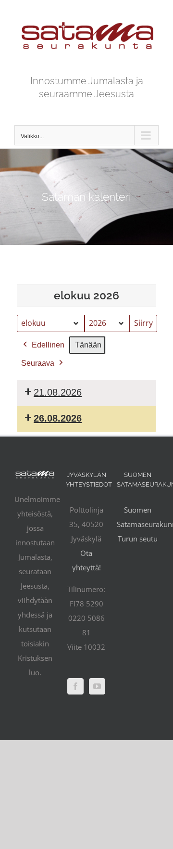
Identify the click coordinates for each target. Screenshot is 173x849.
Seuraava (37, 363)
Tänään (88, 345)
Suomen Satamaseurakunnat (138, 517)
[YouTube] (97, 686)
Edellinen (48, 345)
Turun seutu (138, 538)
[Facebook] (75, 686)
